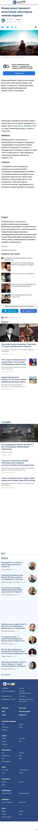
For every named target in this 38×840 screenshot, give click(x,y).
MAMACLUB (22, 802)
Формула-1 (5, 744)
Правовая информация (8, 691)
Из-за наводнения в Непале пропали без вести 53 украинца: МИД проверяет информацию (17, 447)
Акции (3, 773)
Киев (3, 724)
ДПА (20, 755)
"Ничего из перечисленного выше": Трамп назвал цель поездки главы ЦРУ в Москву (18, 479)
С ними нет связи (6, 452)
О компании (5, 688)
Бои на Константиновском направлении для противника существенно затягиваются (11, 590)
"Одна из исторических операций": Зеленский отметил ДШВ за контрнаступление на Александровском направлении (17, 463)
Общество (23, 715)
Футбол (4, 738)
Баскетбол (22, 738)
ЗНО (3, 758)
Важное (4, 322)
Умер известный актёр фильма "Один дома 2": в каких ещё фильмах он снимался (18, 345)
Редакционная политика (8, 250)
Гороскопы (5, 246)
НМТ (20, 758)
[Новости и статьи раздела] (4, 318)
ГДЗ (3, 752)
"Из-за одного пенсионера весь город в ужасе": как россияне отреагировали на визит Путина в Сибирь (14, 362)
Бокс (20, 741)
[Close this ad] (36, 829)
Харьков (21, 724)
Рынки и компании (7, 793)
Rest (3, 553)
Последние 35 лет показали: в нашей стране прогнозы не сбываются (12, 564)
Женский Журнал (7, 817)
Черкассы (5, 730)
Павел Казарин (6, 569)
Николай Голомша (7, 644)
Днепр (21, 727)
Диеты (4, 784)
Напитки (21, 782)
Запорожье (5, 727)
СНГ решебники (6, 761)
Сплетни (21, 811)
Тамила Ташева (6, 656)
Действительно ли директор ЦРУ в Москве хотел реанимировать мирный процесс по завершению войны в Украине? (14, 626)
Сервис (21, 773)
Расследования (24, 711)
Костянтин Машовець (8, 595)
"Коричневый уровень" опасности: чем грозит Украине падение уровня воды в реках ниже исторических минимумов (14, 379)
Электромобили (23, 770)
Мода (20, 814)
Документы (22, 696)
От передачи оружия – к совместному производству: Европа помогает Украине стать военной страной (13, 639)
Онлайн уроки (6, 755)
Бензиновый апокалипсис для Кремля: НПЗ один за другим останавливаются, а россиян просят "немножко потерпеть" (12, 577)
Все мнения (5, 674)
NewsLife (18, 19)
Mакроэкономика (24, 793)
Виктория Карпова (7, 669)
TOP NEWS (6, 422)
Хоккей (4, 741)
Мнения (4, 558)
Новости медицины (7, 802)
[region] (19, 105)
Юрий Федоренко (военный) (10, 582)
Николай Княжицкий (7, 631)
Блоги (4, 715)
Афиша (4, 811)
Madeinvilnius (18, 126)
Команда (21, 688)
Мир (3, 711)
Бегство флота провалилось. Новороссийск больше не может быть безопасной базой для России (14, 651)
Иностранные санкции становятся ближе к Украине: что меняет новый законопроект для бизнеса (13, 664)
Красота (4, 814)
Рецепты (4, 782)
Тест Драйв (5, 770)
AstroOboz (10, 19)
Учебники (21, 752)
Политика (22, 708)
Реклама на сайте (7, 696)
